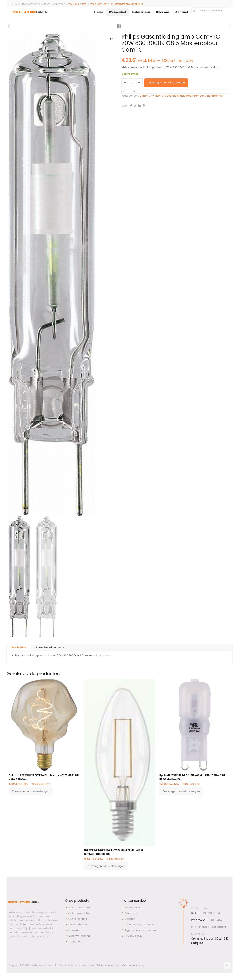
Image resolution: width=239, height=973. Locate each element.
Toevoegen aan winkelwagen (166, 82)
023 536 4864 (78, 4)
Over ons (130, 913)
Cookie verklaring (133, 965)
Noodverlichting (78, 924)
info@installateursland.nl (127, 4)
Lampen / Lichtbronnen (209, 96)
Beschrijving (19, 647)
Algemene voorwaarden (140, 930)
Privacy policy (133, 936)
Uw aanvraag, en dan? (139, 924)
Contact (130, 919)
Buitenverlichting (79, 936)
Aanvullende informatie (50, 647)
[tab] (19, 647)
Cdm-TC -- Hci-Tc (151, 96)
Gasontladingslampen (179, 96)
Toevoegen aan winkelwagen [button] (30, 791)
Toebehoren (76, 941)
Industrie (73, 930)
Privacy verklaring (108, 965)
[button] (112, 39)
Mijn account (133, 907)
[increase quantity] (139, 82)
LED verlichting (77, 919)
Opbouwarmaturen (80, 913)
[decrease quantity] (125, 82)
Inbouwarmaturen (80, 907)
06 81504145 (99, 4)
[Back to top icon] (227, 965)
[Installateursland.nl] (30, 15)
